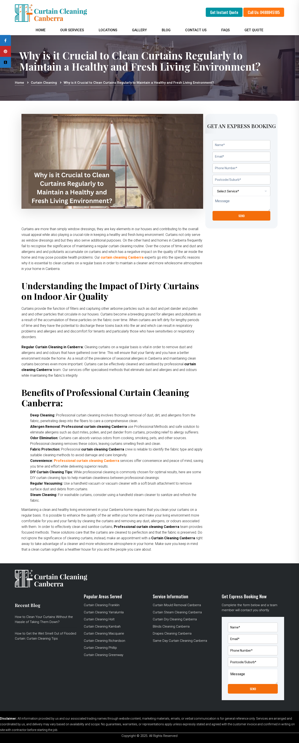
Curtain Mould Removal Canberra (177, 605)
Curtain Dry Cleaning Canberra (175, 619)
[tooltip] (5, 40)
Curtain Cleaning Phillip (100, 648)
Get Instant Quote (224, 12)
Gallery (139, 30)
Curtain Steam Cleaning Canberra (177, 612)
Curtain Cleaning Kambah (102, 626)
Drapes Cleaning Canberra (172, 633)
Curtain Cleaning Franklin (102, 605)
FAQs (225, 30)
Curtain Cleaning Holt (99, 619)
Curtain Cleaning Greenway (103, 655)
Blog (166, 30)
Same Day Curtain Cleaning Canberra (180, 641)
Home (41, 30)
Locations (108, 30)
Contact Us (196, 30)
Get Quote (253, 30)
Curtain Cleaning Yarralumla (104, 612)
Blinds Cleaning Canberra (171, 626)
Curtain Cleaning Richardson (104, 641)
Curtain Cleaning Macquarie (104, 633)
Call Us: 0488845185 (264, 12)
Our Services (72, 30)
